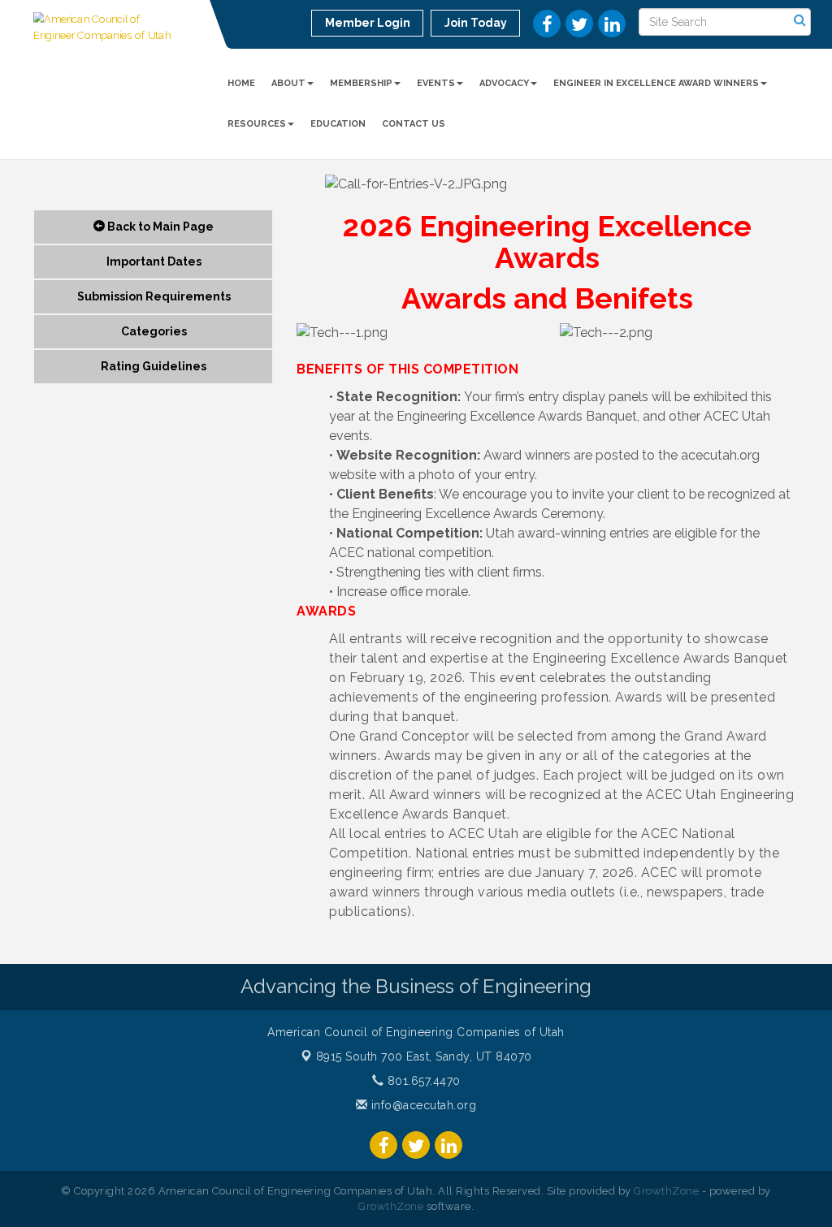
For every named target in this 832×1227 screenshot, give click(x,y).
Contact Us (413, 124)
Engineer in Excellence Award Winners (656, 83)
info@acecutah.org (421, 1105)
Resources (257, 124)
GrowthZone (666, 1191)
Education (338, 124)
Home (241, 83)
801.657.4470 (422, 1080)
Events (436, 83)
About (288, 83)
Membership (361, 83)
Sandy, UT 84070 (424, 1056)
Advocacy (504, 83)
